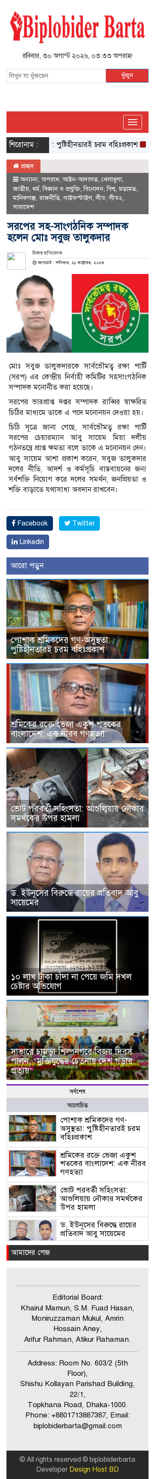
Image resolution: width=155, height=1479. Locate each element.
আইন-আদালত (80, 179)
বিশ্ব (111, 189)
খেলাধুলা (111, 179)
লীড (100, 198)
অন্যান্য (29, 179)
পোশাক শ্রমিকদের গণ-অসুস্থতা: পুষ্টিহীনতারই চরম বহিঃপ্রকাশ (60, 645)
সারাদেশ (23, 207)
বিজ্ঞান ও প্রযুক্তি (61, 189)
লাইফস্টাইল (77, 198)
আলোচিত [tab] (77, 1105)
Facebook (32, 523)
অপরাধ (50, 179)
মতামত (127, 189)
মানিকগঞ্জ (24, 198)
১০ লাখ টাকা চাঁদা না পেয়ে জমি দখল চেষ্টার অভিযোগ (71, 982)
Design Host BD (94, 1469)
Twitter (83, 523)
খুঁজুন (127, 75)
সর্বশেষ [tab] (77, 1091)
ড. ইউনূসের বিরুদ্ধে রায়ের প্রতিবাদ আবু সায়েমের (74, 898)
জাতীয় (21, 189)
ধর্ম (35, 189)
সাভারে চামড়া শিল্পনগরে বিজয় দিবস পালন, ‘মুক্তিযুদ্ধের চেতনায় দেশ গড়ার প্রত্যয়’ (72, 1061)
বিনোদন (93, 189)
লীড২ (116, 198)
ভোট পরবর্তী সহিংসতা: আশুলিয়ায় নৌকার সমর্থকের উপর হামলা (77, 813)
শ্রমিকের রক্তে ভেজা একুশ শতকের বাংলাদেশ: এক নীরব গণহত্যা (66, 729)
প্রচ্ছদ (26, 166)
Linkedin (31, 542)
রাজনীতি (49, 198)
